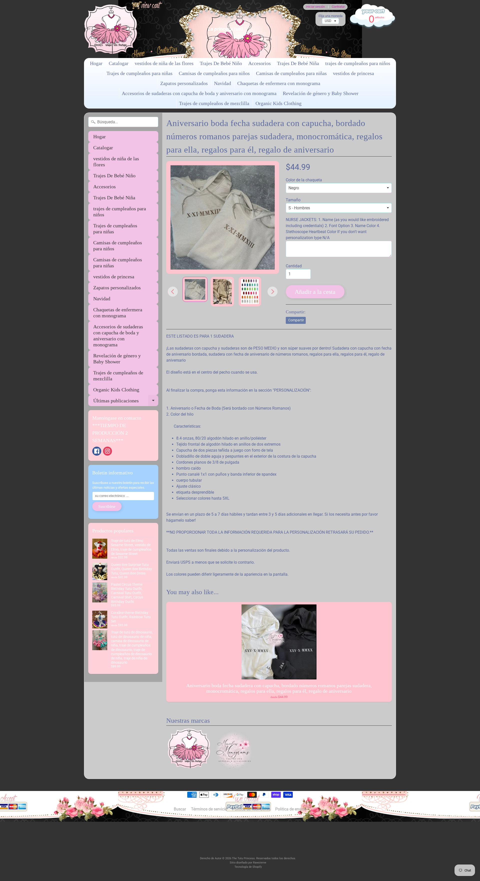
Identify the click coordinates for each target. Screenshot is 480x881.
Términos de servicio (209, 809)
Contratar (338, 7)
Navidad (222, 83)
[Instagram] (107, 451)
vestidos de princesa (353, 73)
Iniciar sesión (315, 7)
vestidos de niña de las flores (164, 63)
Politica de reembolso (251, 809)
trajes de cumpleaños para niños (357, 63)
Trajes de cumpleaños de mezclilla (214, 103)
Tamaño (293, 200)
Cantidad (294, 266)
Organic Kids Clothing (279, 103)
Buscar (180, 809)
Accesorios (259, 63)
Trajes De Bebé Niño (221, 63)
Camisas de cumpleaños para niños (214, 73)
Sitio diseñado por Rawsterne (248, 862)
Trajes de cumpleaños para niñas (139, 73)
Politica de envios (290, 809)
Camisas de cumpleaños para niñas (291, 73)
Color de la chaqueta (304, 180)
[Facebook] (96, 451)
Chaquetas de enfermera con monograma (278, 83)
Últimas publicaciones (125, 402)
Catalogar (118, 63)
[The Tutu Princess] (110, 29)
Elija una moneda (330, 16)
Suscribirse (107, 506)
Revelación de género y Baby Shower (320, 93)
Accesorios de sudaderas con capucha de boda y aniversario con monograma (199, 93)
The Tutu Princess (243, 858)
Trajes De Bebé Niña (298, 63)
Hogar (96, 63)
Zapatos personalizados (184, 83)
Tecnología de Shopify (248, 866)
